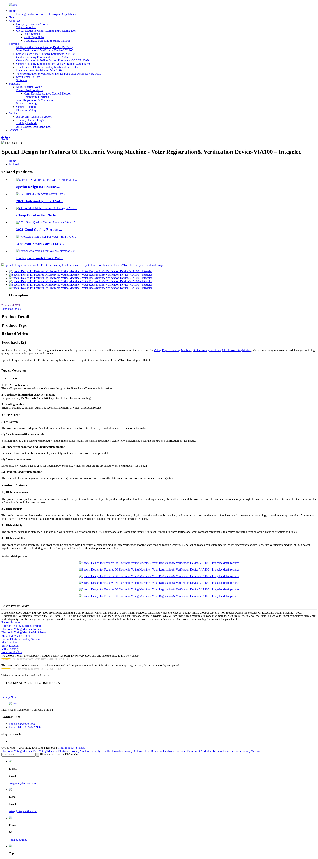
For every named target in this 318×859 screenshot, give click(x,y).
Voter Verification (11, 652)
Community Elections (36, 96)
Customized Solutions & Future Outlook (47, 40)
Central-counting (26, 106)
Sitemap (80, 747)
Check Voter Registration (236, 350)
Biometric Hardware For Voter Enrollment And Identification (186, 751)
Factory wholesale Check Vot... (39, 258)
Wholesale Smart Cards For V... (40, 244)
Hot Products (66, 747)
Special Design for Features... (38, 187)
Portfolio (14, 43)
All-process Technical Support (33, 116)
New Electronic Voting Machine (242, 751)
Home (12, 10)
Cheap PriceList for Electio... (37, 215)
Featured (14, 164)
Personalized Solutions (29, 90)
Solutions (14, 83)
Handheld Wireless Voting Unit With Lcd (125, 751)
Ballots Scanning (11, 622)
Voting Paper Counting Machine (172, 350)
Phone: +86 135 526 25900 (25, 727)
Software (21, 80)
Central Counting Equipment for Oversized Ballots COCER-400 (53, 63)
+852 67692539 (18, 839)
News (12, 17)
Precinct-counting (26, 103)
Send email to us (11, 308)
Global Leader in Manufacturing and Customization (46, 30)
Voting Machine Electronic (54, 751)
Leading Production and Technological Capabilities (46, 14)
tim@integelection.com (22, 783)
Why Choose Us (26, 27)
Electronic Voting (26, 110)
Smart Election (10, 645)
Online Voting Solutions (207, 350)
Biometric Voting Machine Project (21, 625)
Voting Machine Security (85, 751)
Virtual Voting (9, 649)
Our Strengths (32, 33)
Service (13, 113)
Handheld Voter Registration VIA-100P (39, 70)
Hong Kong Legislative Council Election (47, 93)
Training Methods (26, 123)
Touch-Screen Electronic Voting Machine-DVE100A (47, 67)
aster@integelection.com (23, 811)
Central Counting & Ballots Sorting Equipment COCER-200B (52, 60)
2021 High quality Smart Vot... (39, 201)
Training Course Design (30, 120)
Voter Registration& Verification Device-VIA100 (44, 50)
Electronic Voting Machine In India (21, 629)
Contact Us (15, 129)
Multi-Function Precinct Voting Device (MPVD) (44, 47)
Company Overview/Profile (32, 24)
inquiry (5, 136)
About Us (14, 20)
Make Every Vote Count (15, 635)
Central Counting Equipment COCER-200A (42, 57)
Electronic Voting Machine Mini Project (24, 632)
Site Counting (9, 642)
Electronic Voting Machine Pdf (19, 751)
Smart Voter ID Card (28, 77)
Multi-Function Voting (29, 86)
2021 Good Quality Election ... (39, 229)
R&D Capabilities (34, 37)
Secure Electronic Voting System (20, 639)
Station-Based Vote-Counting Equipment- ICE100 (45, 53)
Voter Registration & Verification (35, 100)
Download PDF (10, 305)
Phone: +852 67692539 (22, 723)
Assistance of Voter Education (33, 126)
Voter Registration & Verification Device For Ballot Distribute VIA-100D (59, 73)
